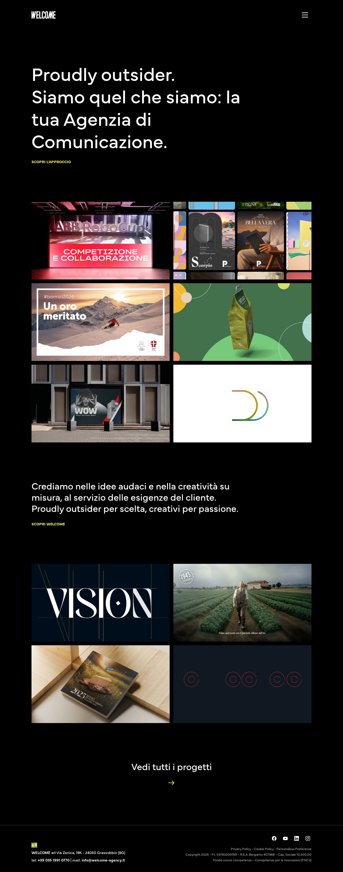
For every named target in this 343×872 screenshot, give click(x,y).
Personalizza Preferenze (294, 848)
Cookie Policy (264, 848)
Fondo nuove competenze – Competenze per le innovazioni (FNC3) (262, 860)
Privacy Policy (241, 848)
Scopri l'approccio (51, 161)
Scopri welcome (48, 523)
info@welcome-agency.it (103, 859)
